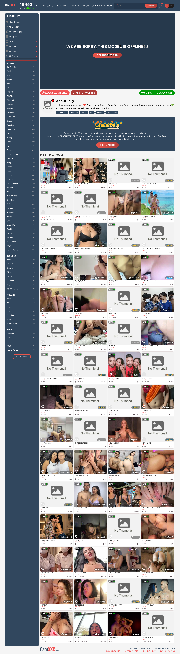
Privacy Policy (127, 651)
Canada (113, 414)
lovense (100, 113)
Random (108, 6)
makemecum (112, 113)
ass (91, 113)
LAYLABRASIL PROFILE (56, 93)
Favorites (74, 6)
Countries (97, 6)
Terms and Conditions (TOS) (146, 651)
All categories (22, 357)
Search (151, 6)
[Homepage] (11, 6)
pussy (84, 113)
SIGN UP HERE (107, 145)
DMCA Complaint (113, 651)
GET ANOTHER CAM (107, 55)
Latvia (146, 382)
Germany (114, 317)
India (78, 187)
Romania (80, 382)
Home (37, 6)
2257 (161, 651)
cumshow (74, 113)
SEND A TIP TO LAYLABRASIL (158, 93)
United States (48, 220)
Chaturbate (62, 113)
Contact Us (170, 651)
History (85, 6)
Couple (43, 185)
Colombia (80, 576)
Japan (45, 576)
